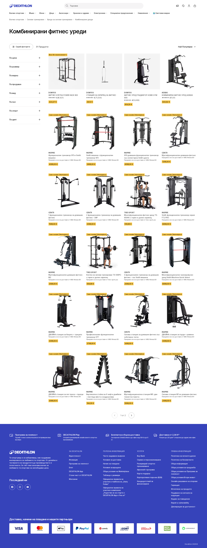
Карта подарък (143, 474)
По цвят (13, 119)
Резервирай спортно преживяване (146, 465)
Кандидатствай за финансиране (145, 482)
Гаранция (175, 485)
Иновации (73, 460)
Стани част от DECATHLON (80, 475)
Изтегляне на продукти (181, 489)
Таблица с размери (111, 475)
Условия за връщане (112, 467)
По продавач (15, 84)
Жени (42, 13)
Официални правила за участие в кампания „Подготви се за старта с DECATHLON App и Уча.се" (114, 491)
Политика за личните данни (183, 456)
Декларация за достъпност (183, 507)
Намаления (143, 13)
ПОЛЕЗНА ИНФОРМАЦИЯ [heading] (114, 451)
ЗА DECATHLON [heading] (75, 451)
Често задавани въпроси (114, 456)
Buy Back (141, 456)
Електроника (100, 13)
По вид (12, 93)
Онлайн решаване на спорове (184, 481)
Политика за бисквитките (182, 460)
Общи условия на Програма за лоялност (184, 472)
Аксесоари (64, 13)
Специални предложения (121, 13)
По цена (13, 58)
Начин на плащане (111, 464)
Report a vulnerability (180, 503)
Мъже (32, 13)
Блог (71, 467)
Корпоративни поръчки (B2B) (149, 477)
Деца (51, 13)
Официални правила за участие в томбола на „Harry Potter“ (115, 481)
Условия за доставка (112, 460)
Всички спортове (17, 13)
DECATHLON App (76, 471)
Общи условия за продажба (183, 467)
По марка (13, 75)
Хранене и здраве (81, 13)
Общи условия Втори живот (183, 477)
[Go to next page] (131, 415)
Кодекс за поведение (180, 499)
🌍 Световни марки (161, 13)
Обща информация (179, 464)
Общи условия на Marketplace (116, 471)
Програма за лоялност (79, 464)
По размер (14, 66)
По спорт (13, 111)
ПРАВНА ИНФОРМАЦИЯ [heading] (181, 451)
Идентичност (75, 456)
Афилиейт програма (146, 470)
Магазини (73, 479)
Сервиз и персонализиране (149, 460)
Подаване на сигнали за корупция (181, 494)
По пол (12, 102)
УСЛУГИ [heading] (140, 451)
